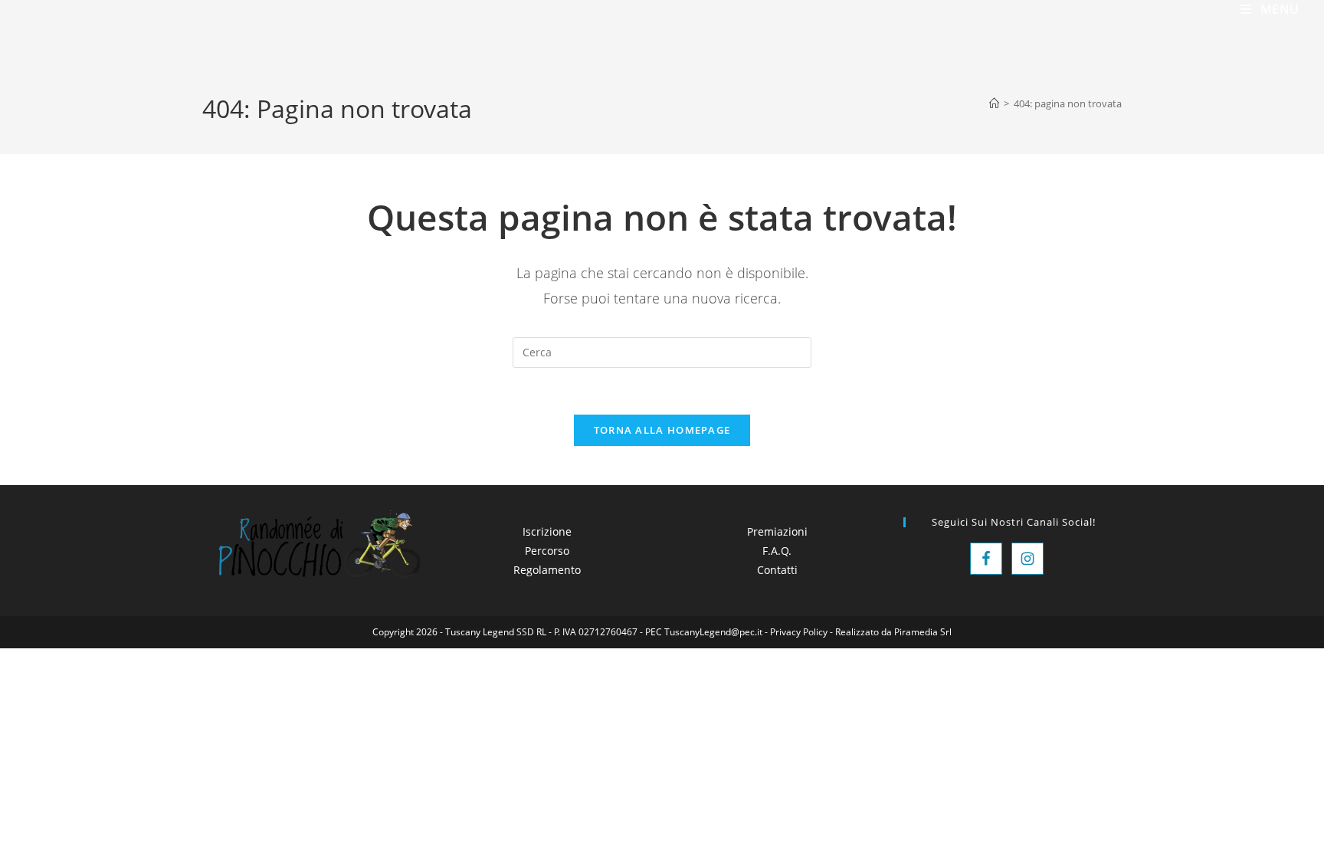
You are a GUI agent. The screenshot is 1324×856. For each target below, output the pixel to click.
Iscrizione (547, 531)
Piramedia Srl (923, 631)
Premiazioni (777, 531)
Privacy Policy (799, 631)
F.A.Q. (776, 550)
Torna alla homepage (662, 430)
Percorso (547, 550)
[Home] (994, 103)
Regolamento (547, 569)
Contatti (777, 569)
